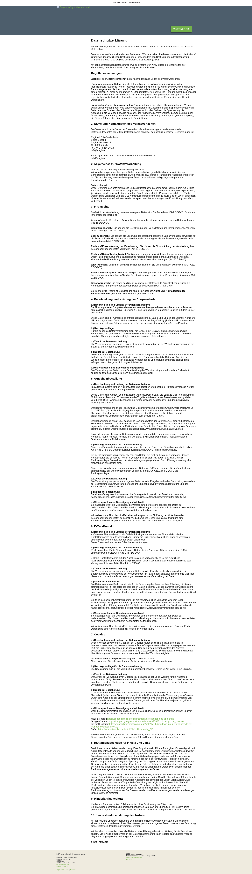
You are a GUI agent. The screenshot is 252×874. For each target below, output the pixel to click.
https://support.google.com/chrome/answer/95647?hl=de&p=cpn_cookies (146, 721)
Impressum (60, 870)
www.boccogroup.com (134, 857)
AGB (67, 870)
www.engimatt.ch (62, 866)
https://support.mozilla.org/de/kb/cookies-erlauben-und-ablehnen (140, 719)
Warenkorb (181, 29)
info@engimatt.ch (62, 864)
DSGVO (73, 870)
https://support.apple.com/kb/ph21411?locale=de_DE (125, 729)
